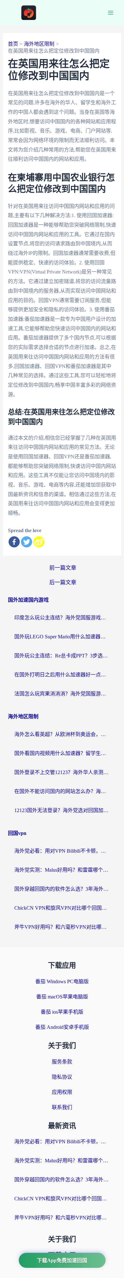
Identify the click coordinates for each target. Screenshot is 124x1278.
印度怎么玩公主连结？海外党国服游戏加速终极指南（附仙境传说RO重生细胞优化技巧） (62, 617)
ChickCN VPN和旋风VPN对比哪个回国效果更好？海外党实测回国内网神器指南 (62, 908)
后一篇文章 (62, 582)
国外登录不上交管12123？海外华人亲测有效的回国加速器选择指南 (62, 772)
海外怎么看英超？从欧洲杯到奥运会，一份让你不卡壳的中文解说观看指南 (62, 734)
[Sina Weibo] (39, 541)
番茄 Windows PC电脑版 (62, 981)
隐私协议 (62, 1077)
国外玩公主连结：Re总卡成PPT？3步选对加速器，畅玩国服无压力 (62, 655)
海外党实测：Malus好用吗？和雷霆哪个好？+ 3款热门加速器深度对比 (62, 870)
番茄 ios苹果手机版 (62, 1012)
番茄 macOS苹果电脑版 (62, 996)
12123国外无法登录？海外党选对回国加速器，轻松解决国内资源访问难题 (62, 810)
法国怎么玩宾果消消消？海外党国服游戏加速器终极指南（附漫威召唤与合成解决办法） (62, 693)
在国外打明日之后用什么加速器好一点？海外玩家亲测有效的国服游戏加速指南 (62, 674)
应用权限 (62, 1092)
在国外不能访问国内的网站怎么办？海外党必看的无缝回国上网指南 (62, 791)
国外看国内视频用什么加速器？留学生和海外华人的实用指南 (62, 753)
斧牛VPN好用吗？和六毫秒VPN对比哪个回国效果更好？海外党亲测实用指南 (62, 927)
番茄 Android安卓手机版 (62, 1027)
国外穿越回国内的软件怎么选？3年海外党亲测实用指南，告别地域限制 (62, 889)
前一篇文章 (62, 568)
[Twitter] (26, 541)
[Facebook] (14, 541)
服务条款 (62, 1061)
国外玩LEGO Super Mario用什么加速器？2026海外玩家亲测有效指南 (62, 636)
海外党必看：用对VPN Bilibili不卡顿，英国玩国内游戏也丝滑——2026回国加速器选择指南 (62, 851)
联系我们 (62, 1107)
